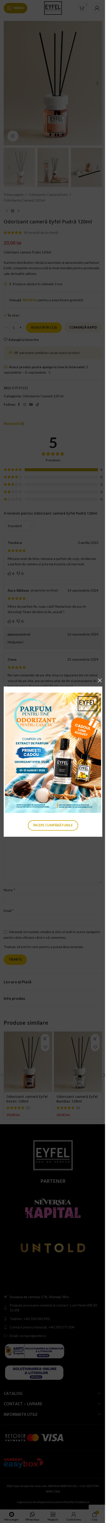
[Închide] (100, 680)
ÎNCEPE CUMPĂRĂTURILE (53, 825)
